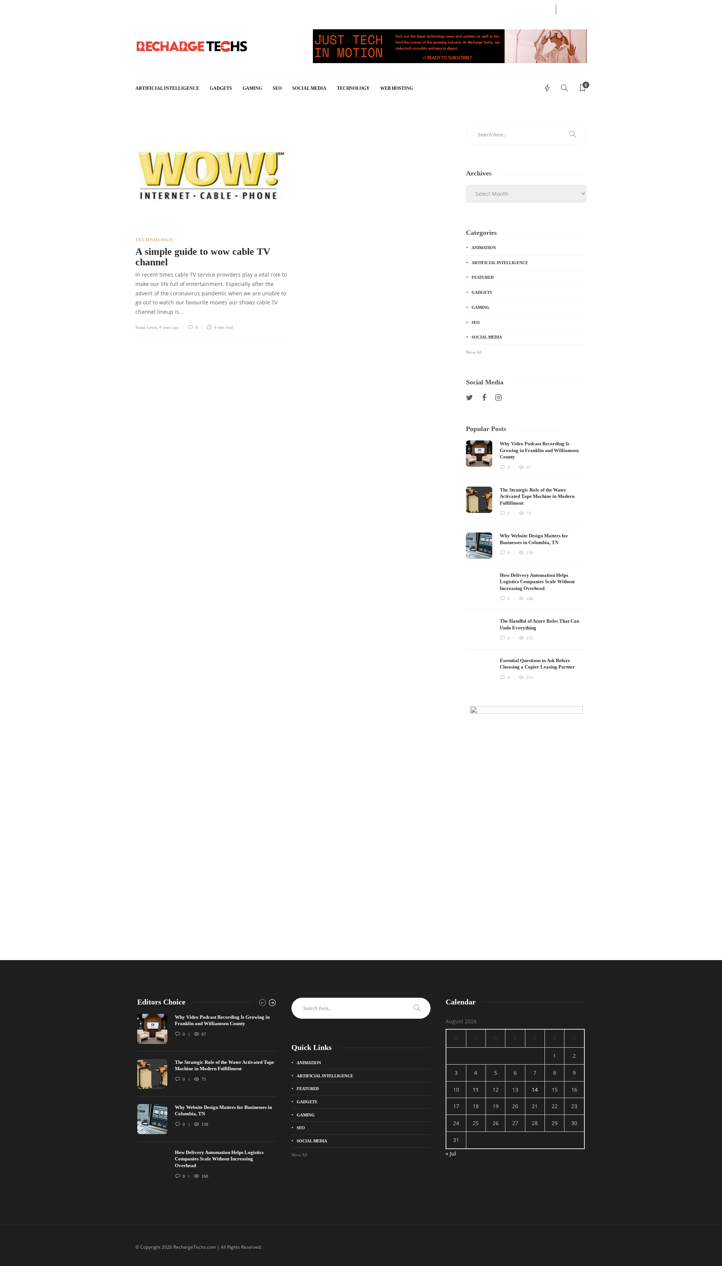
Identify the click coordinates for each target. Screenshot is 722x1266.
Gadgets (221, 88)
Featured (483, 277)
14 (535, 1089)
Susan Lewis (146, 327)
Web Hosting (396, 88)
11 (476, 1089)
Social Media (309, 88)
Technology (353, 88)
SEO (277, 88)
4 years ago (169, 327)
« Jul (451, 1153)
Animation (484, 247)
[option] (526, 562)
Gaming (252, 88)
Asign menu (147, 8)
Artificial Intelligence (167, 88)
